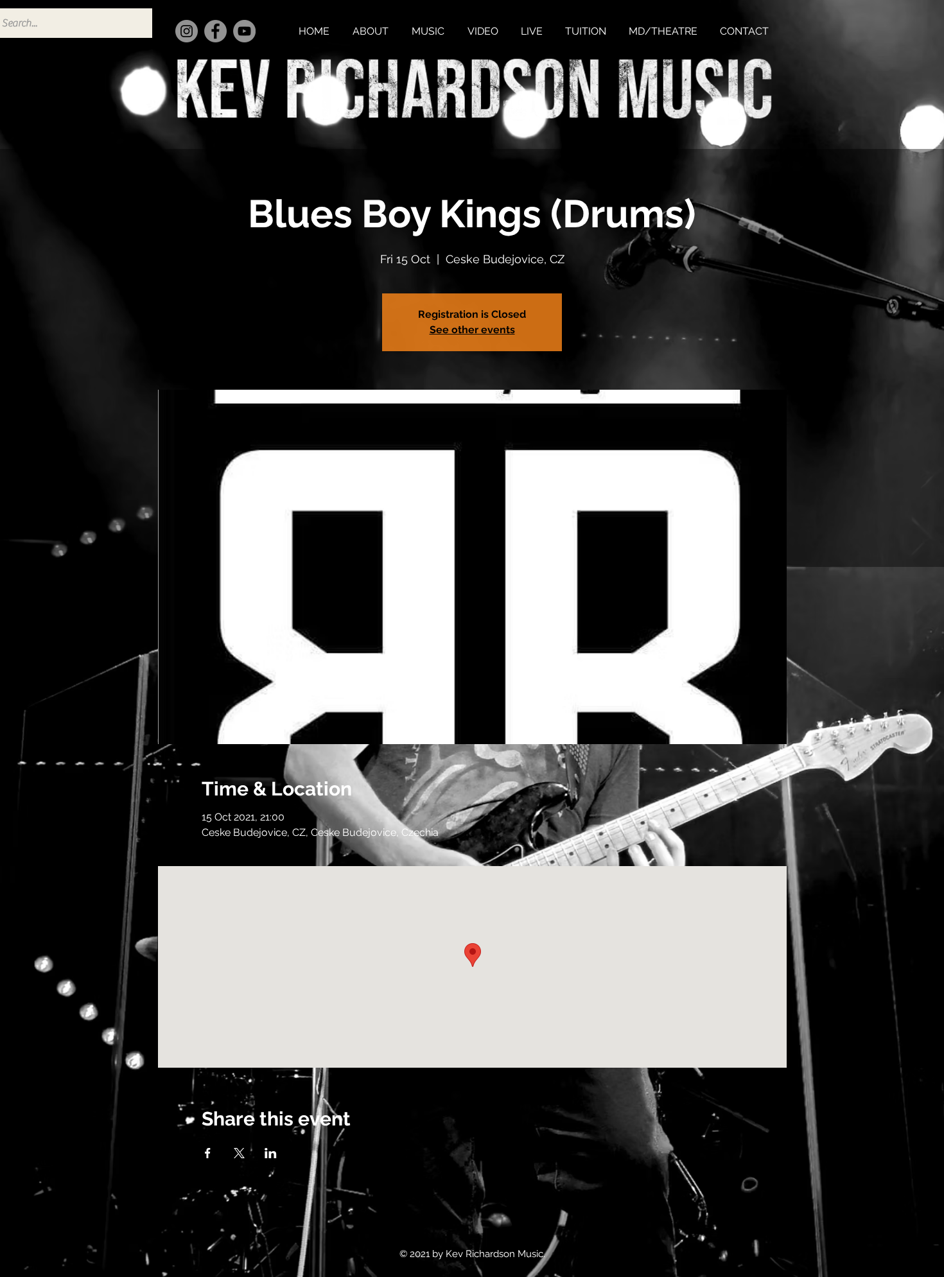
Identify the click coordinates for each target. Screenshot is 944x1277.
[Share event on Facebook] (208, 1153)
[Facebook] (215, 31)
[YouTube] (244, 31)
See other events (472, 330)
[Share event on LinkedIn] (271, 1153)
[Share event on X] (239, 1153)
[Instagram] (186, 31)
